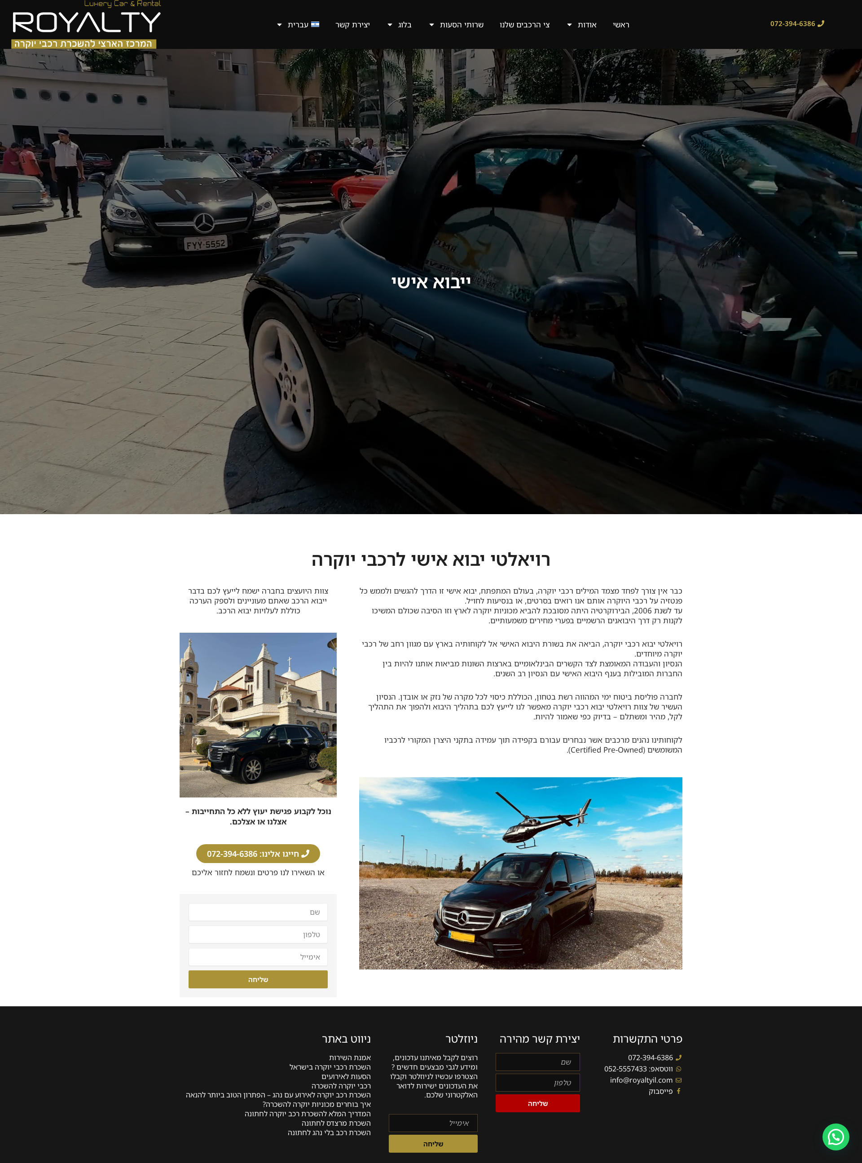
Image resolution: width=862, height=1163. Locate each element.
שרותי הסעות (462, 24)
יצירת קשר (352, 24)
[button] (835, 1136)
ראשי (621, 24)
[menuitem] (297, 24)
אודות (587, 24)
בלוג (405, 24)
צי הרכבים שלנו (525, 24)
